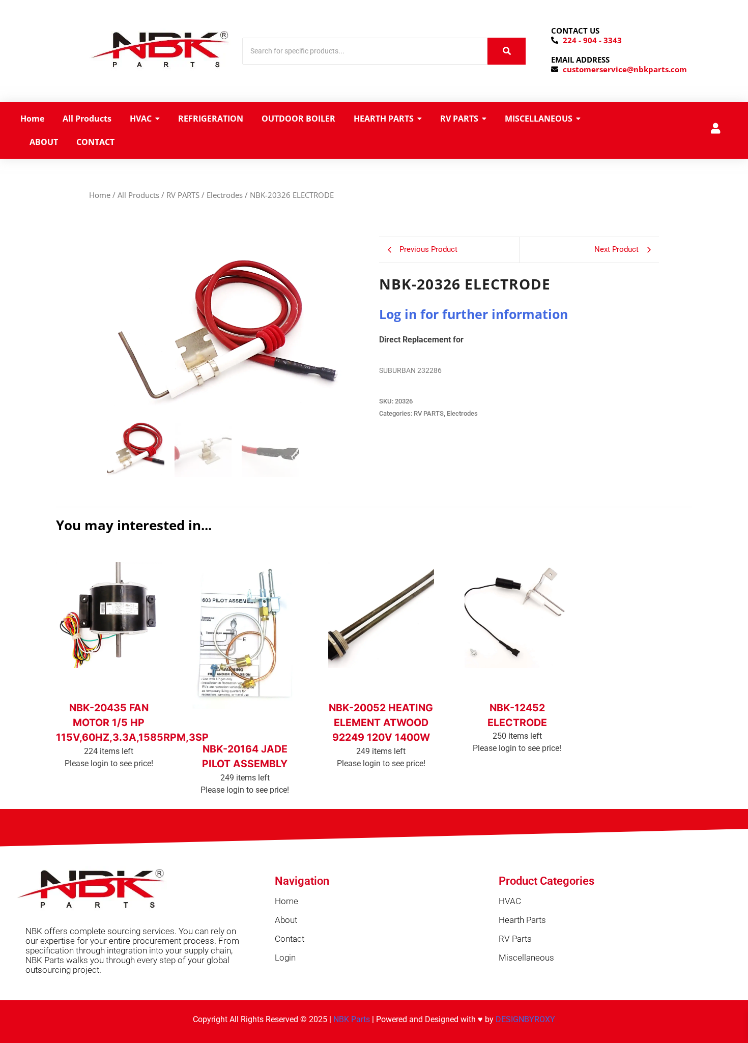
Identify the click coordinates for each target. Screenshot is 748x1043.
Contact (289, 939)
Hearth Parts (522, 920)
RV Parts (515, 939)
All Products (138, 195)
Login (285, 957)
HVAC (510, 901)
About (286, 920)
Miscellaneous (526, 957)
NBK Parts (351, 1019)
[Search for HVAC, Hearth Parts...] (506, 51)
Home (99, 195)
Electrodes (225, 195)
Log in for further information (473, 314)
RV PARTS (182, 195)
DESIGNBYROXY (525, 1019)
